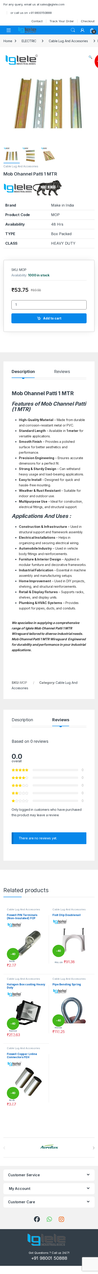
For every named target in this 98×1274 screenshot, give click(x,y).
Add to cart (52, 318)
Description (23, 372)
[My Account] (82, 30)
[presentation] (94, 1148)
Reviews (62, 372)
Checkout (88, 21)
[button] (90, 57)
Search (72, 30)
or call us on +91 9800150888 (31, 13)
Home (7, 41)
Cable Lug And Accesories (68, 41)
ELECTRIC (29, 41)
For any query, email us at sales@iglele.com (33, 4)
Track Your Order (61, 21)
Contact (37, 21)
